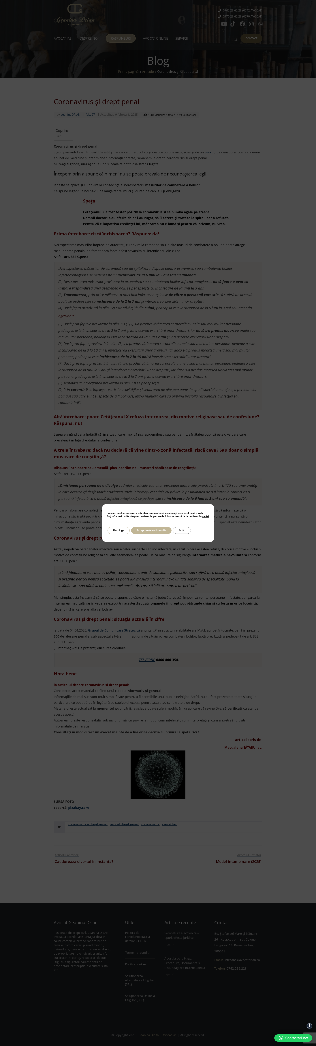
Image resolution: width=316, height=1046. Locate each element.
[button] (293, 1038)
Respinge (118, 530)
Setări (181, 530)
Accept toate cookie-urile (151, 530)
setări (205, 516)
